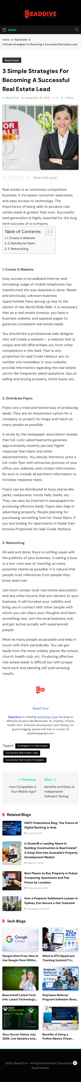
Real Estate (12, 60)
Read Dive (12, 97)
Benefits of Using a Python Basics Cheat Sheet (57, 1039)
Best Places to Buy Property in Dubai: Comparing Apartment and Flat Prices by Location (51, 877)
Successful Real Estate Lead (22, 752)
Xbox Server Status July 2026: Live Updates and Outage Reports (19, 1039)
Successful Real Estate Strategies (25, 759)
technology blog (47, 717)
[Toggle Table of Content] (47, 232)
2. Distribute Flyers (21, 243)
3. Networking (18, 249)
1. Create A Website (21, 238)
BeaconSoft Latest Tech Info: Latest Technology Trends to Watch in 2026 (19, 999)
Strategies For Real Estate (32, 745)
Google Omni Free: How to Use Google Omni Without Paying (20, 960)
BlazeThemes (40, 1068)
